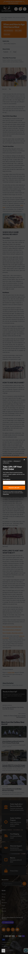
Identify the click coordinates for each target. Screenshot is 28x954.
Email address (6, 479)
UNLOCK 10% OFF (14, 487)
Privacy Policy (6, 494)
